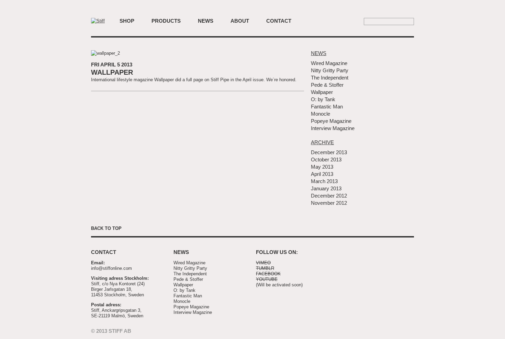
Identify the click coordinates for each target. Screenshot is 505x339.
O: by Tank (323, 99)
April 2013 (322, 174)
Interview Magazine (333, 128)
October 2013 (326, 159)
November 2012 (329, 203)
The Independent (329, 78)
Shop (127, 21)
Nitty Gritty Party (329, 70)
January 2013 (326, 188)
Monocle (320, 114)
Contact (278, 21)
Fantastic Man (327, 106)
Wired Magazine (329, 63)
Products (166, 21)
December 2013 (329, 152)
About (240, 21)
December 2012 (329, 196)
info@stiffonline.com (111, 268)
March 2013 (324, 181)
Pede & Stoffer (327, 85)
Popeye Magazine (331, 121)
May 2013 (322, 167)
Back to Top (106, 228)
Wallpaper (112, 72)
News (205, 21)
